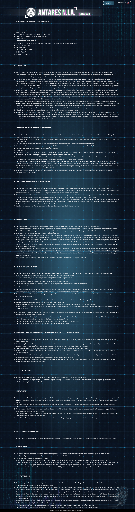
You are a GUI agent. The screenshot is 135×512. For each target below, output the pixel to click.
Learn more (80, 510)
